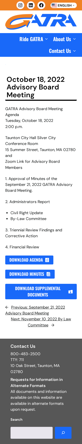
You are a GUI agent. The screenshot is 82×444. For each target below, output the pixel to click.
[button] (34, 39)
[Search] (63, 433)
